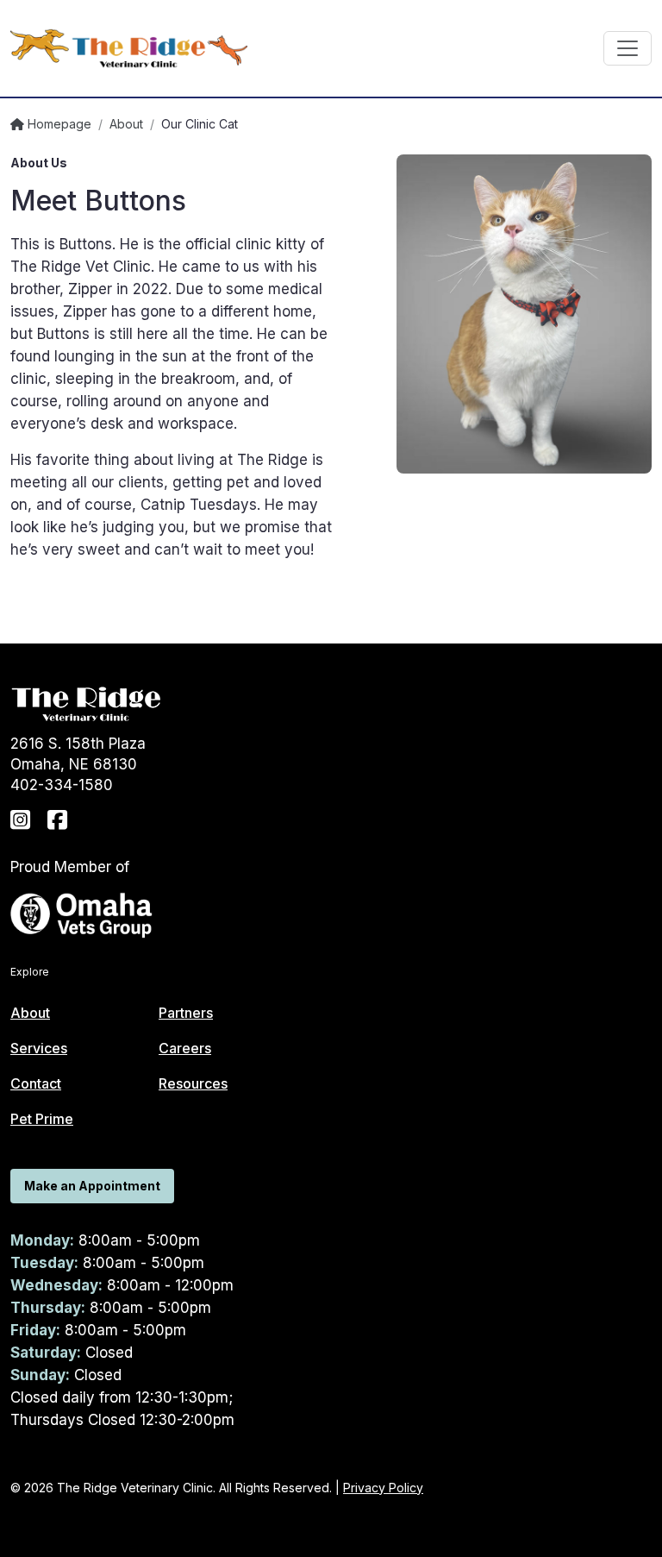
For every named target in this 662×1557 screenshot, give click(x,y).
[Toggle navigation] (627, 48)
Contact (35, 1083)
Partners (186, 1012)
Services (38, 1048)
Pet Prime (41, 1118)
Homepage (57, 123)
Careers (185, 1048)
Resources (193, 1083)
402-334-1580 (61, 785)
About (126, 123)
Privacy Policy (383, 1487)
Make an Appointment (92, 1185)
